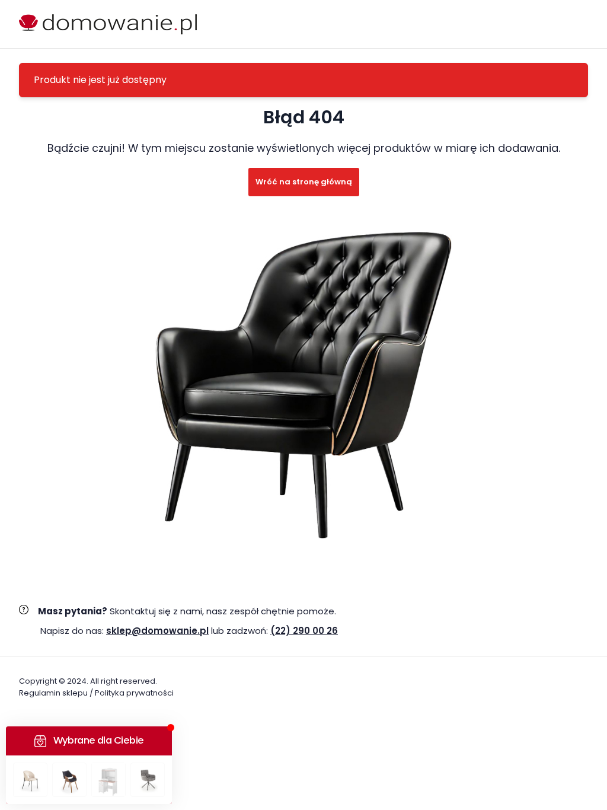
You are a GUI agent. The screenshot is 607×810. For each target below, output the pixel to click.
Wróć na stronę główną (303, 181)
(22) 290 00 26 (304, 630)
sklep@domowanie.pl (157, 630)
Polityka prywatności (134, 693)
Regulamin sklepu (53, 693)
